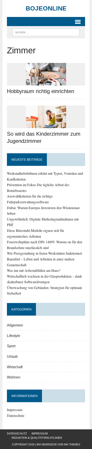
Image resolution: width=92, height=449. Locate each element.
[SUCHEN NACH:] (46, 32)
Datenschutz (15, 415)
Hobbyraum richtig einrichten (40, 91)
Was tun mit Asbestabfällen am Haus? (33, 270)
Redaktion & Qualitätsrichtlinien (37, 437)
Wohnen (13, 377)
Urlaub (12, 356)
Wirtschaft (15, 367)
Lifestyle (13, 336)
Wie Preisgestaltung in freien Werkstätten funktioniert (44, 253)
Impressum (14, 409)
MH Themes (72, 444)
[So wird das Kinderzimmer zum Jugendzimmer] (46, 125)
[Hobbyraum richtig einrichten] (46, 82)
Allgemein (15, 325)
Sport (11, 346)
